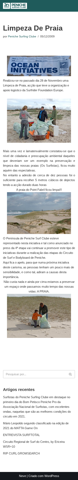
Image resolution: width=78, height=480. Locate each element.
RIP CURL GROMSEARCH (21, 453)
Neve (22, 476)
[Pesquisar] (36, 5)
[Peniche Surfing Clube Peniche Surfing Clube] (15, 6)
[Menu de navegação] (44, 5)
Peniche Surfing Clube (22, 36)
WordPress (51, 476)
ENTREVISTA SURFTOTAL (21, 435)
